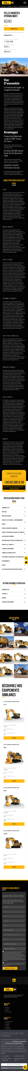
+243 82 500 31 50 (14, 482)
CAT (15, 6)
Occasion (7, 1010)
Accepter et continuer (14, 1064)
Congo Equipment (9, 1021)
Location (7, 1009)
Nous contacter (8, 1012)
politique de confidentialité (13, 1043)
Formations (7, 1023)
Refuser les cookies (14, 1068)
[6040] (7, 623)
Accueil (3, 6)
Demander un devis (14, 28)
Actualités (7, 1024)
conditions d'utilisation (19, 1041)
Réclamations (8, 1028)
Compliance (7, 1027)
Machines (9, 6)
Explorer (14, 738)
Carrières (7, 1026)
